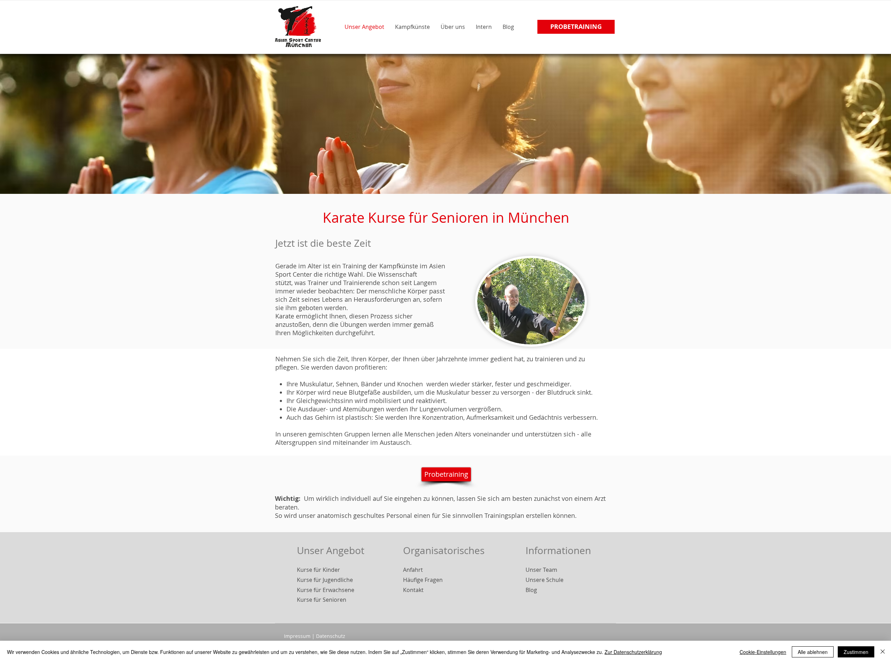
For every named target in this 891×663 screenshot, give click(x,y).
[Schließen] (882, 651)
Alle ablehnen (813, 651)
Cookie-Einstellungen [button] (763, 651)
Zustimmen (856, 651)
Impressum (297, 636)
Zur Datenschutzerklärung (633, 651)
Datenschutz (330, 636)
